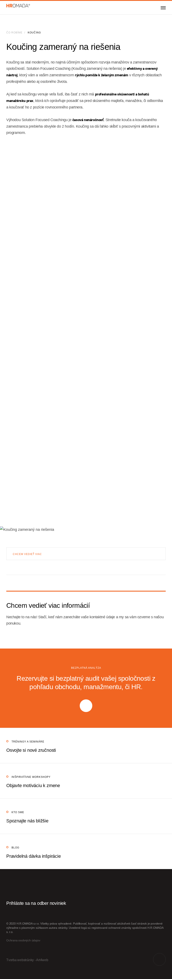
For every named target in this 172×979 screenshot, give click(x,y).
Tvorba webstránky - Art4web (27, 960)
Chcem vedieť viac (27, 554)
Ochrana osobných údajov (23, 940)
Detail (86, 745)
